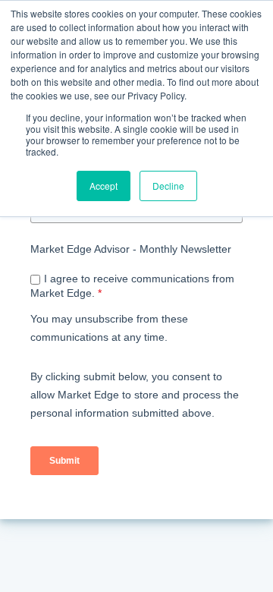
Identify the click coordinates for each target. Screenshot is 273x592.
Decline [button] (168, 185)
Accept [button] (103, 185)
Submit (64, 460)
